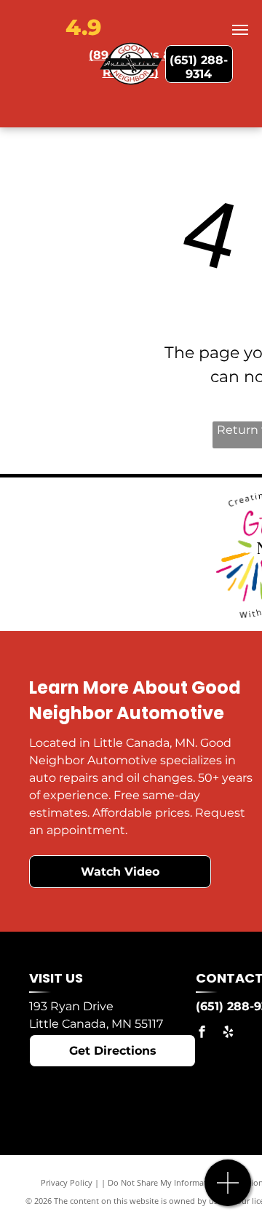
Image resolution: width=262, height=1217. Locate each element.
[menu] (240, 29)
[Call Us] (228, 1190)
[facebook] (201, 1034)
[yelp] (227, 1034)
